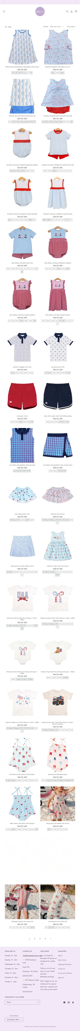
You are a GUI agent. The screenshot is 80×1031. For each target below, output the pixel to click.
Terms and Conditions (65, 973)
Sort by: (46, 27)
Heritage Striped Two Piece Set (22, 921)
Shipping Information (65, 964)
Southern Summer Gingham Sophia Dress (57, 214)
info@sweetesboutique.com (32, 955)
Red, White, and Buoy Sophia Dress (58, 315)
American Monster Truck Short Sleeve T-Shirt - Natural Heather (58, 723)
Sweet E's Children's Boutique (37, 1026)
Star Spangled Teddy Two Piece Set (57, 874)
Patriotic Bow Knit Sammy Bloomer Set (22, 116)
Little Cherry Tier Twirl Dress (22, 874)
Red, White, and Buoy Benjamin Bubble (57, 263)
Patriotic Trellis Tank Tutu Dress (57, 566)
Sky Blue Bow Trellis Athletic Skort (22, 566)
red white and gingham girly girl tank (22, 465)
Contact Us (61, 969)
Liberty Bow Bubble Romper (57, 774)
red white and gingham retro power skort (57, 465)
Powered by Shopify (50, 1026)
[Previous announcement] (4, 2)
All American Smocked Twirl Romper (22, 774)
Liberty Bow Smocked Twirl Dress (57, 823)
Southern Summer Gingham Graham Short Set (58, 165)
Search (60, 956)
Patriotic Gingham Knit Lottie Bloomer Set (58, 116)
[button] (4, 11)
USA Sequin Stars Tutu (22, 514)
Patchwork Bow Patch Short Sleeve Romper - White (22, 672)
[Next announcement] (76, 2)
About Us (61, 978)
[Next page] (50, 939)
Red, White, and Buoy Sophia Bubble (22, 315)
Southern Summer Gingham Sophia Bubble (22, 214)
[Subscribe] (38, 1002)
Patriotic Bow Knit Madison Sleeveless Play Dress (22, 67)
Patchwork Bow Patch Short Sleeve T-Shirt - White (58, 618)
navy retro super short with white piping (58, 416)
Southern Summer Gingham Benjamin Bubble (22, 165)
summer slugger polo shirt (22, 367)
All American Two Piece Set (57, 921)
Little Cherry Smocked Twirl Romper (22, 823)
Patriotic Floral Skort (58, 514)
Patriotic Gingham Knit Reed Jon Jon (57, 67)
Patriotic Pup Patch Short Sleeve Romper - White (57, 672)
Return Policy (62, 960)
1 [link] (29, 939)
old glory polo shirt (57, 367)
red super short (22, 416)
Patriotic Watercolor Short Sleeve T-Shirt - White (22, 722)
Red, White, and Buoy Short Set (22, 263)
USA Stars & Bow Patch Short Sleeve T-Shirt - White (22, 619)
